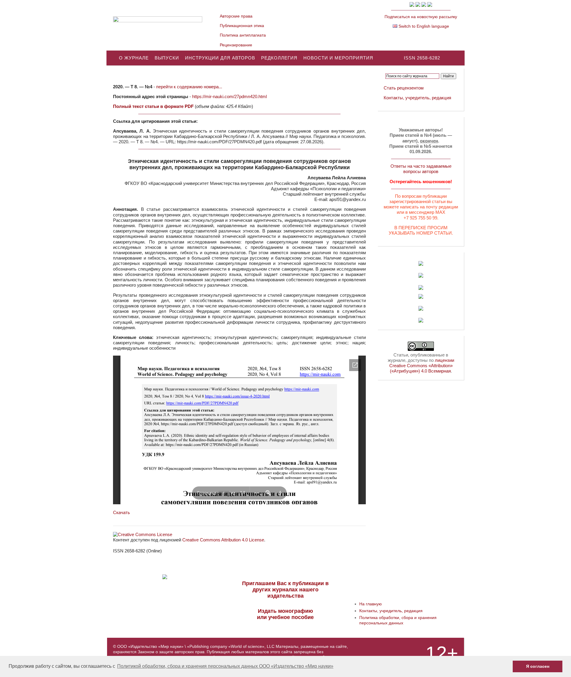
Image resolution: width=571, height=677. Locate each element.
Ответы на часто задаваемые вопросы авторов (420, 169)
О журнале (134, 57)
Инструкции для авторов (220, 57)
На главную (370, 603)
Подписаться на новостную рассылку (421, 16)
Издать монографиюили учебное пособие (285, 614)
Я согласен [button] (537, 666)
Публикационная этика (242, 25)
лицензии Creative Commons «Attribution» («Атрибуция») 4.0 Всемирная (421, 365)
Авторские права (236, 16)
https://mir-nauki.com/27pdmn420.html (229, 96)
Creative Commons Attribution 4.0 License (223, 539)
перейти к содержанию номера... (189, 86)
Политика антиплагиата (243, 35)
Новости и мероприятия (338, 57)
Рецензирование (236, 45)
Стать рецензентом (403, 87)
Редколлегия (279, 57)
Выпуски (167, 57)
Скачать (121, 512)
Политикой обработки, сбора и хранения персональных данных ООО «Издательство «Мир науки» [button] (225, 666)
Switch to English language (423, 26)
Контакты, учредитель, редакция (417, 97)
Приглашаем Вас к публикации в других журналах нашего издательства (285, 589)
